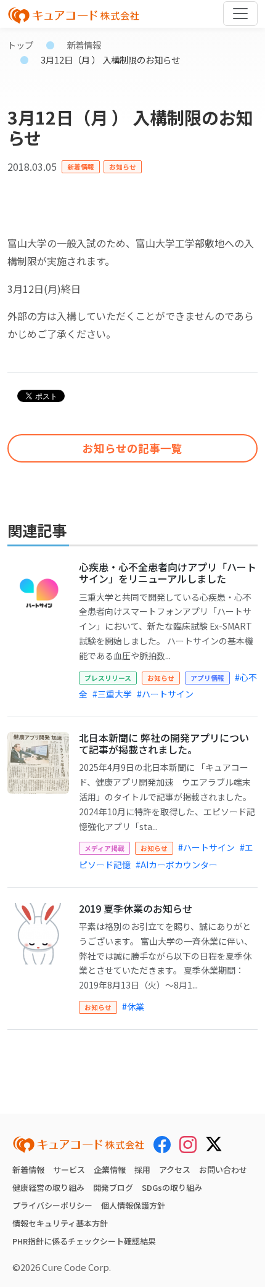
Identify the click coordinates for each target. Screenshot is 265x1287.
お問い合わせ (223, 1169)
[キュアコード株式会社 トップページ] (78, 1144)
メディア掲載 (104, 848)
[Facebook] (162, 1144)
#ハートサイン (165, 694)
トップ (20, 44)
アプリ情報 (207, 678)
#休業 (133, 1006)
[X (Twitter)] (213, 1142)
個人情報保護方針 (133, 1205)
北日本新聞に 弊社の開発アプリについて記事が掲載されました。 (164, 743)
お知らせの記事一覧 (132, 448)
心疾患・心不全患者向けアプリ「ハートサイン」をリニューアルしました (167, 572)
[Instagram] (188, 1144)
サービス (69, 1169)
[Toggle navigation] (240, 13)
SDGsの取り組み (172, 1187)
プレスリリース (107, 678)
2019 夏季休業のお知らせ (135, 908)
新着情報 (84, 44)
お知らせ (122, 166)
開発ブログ (113, 1187)
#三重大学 (112, 694)
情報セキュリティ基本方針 (60, 1223)
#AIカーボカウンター (177, 864)
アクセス (174, 1169)
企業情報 (110, 1169)
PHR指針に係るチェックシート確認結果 (84, 1241)
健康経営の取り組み (48, 1187)
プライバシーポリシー (52, 1205)
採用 (142, 1169)
